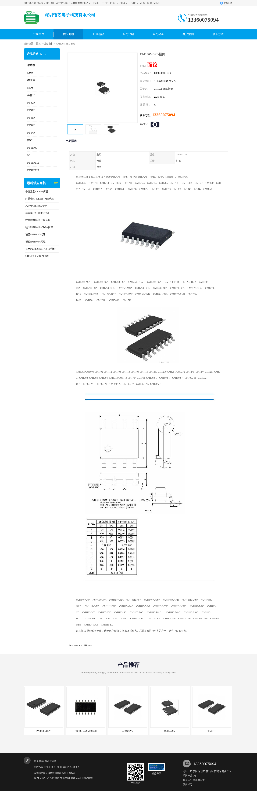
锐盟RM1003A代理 (35, 241)
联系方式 (218, 34)
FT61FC (32, 147)
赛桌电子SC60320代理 (37, 213)
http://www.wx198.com (80, 645)
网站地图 (88, 778)
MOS (30, 87)
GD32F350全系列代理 (37, 256)
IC (28, 155)
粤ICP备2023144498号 (68, 767)
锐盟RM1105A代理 (35, 234)
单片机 (31, 65)
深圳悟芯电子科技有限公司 (47, 773)
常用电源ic (169, 731)
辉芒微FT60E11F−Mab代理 (39, 198)
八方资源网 (53, 778)
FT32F (31, 102)
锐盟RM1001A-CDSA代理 (39, 227)
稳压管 (31, 80)
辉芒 (30, 140)
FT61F (31, 117)
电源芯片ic (127, 731)
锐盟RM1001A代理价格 (37, 220)
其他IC (31, 95)
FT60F (31, 110)
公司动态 (158, 34)
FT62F (31, 125)
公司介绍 (128, 34)
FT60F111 (211, 731)
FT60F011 (33, 162)
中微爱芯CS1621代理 (36, 191)
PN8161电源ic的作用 (86, 731)
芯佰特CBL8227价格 (36, 206)
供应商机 (68, 34)
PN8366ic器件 (43, 731)
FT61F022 (33, 170)
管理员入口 (76, 778)
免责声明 (65, 778)
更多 (55, 183)
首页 (38, 43)
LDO (30, 72)
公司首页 (38, 34)
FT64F (31, 132)
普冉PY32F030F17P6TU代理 (40, 249)
